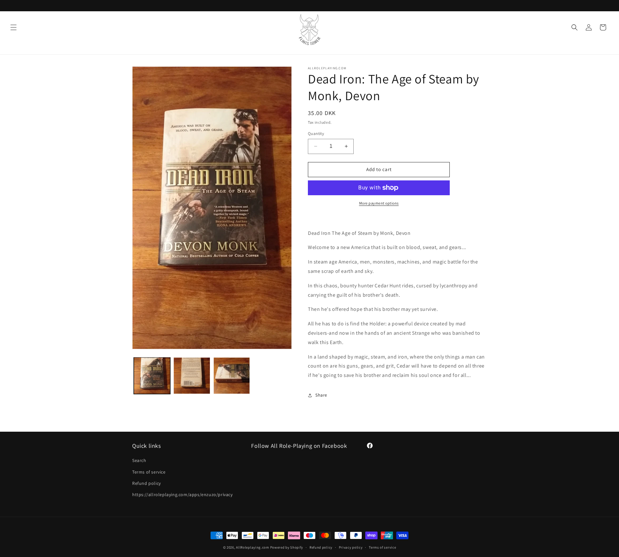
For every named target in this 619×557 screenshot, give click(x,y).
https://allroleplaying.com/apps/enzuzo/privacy (182, 494)
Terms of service (149, 472)
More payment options (379, 203)
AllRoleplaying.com (252, 547)
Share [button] (321, 395)
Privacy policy (351, 547)
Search (139, 461)
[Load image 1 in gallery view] (152, 375)
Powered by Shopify (286, 547)
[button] (13, 27)
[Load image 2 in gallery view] (191, 375)
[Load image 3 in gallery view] (231, 375)
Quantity (316, 133)
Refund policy (146, 483)
